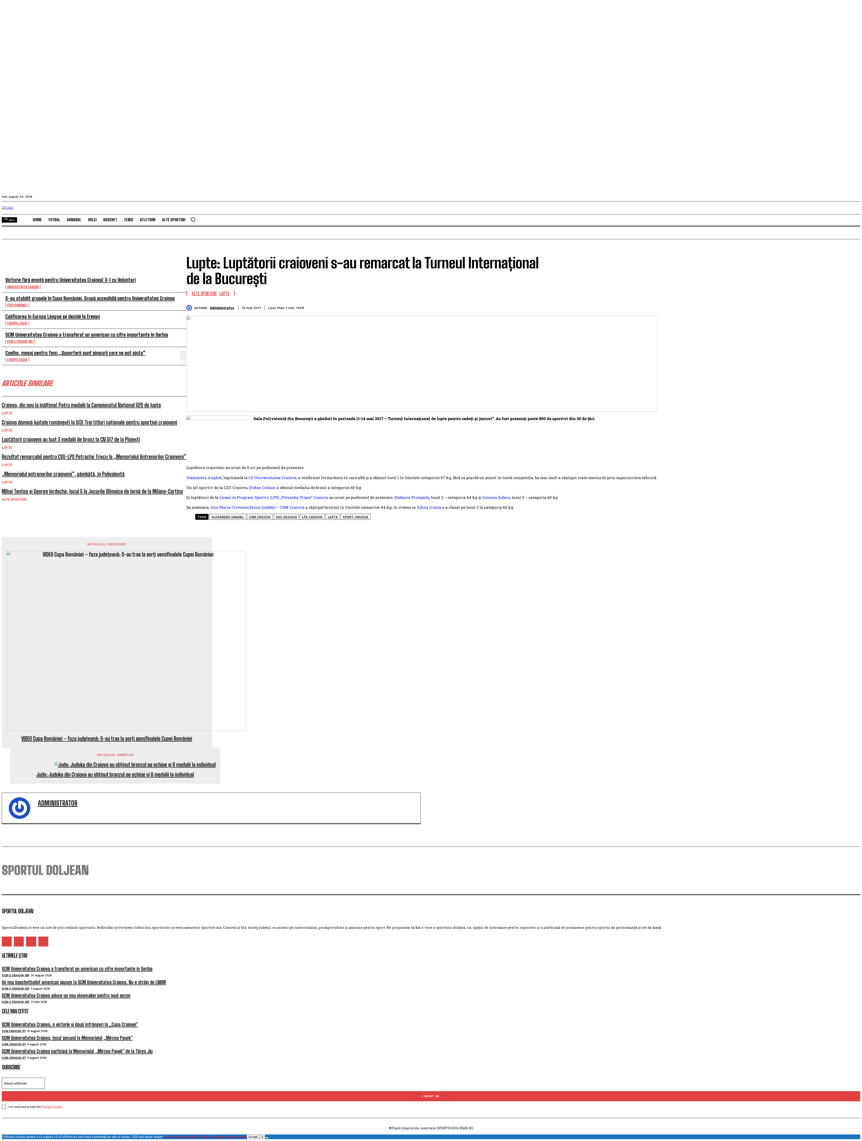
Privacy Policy (52, 1107)
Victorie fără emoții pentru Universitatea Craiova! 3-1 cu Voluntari (70, 280)
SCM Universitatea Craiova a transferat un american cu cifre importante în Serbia (86, 335)
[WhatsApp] (633, 307)
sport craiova (356, 517)
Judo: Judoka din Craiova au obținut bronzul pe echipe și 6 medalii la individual (115, 775)
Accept (253, 1137)
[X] (267, 1138)
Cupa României (17, 305)
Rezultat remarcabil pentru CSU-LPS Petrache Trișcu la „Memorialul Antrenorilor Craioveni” (94, 456)
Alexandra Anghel (227, 517)
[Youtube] (43, 941)
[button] (193, 219)
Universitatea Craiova (23, 287)
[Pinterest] (616, 307)
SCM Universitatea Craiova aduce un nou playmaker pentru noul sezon (66, 996)
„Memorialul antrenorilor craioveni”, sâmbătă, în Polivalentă (63, 474)
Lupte (7, 413)
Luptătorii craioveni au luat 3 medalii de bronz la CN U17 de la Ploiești (71, 439)
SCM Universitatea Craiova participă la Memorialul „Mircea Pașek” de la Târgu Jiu (77, 1051)
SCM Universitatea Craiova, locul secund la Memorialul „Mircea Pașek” (67, 1038)
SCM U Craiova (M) (20, 341)
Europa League (17, 323)
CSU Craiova (286, 517)
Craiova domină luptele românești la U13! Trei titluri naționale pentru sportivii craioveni (89, 422)
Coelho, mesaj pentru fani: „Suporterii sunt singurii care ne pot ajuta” (75, 353)
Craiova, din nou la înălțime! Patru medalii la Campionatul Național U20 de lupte (81, 405)
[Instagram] (19, 941)
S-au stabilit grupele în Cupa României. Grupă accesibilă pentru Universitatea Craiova (90, 298)
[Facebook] (584, 307)
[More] (649, 307)
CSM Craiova (260, 517)
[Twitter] (600, 307)
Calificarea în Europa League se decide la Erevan (52, 317)
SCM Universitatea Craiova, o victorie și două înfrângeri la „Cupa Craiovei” (70, 1025)
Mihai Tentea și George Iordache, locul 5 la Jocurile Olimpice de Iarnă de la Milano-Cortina (92, 491)
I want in (430, 1096)
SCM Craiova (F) (14, 1031)
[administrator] (190, 308)
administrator (222, 308)
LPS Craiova (312, 517)
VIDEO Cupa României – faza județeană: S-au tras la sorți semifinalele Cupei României (106, 739)
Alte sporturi (14, 499)
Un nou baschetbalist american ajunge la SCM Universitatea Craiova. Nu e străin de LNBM (84, 982)
